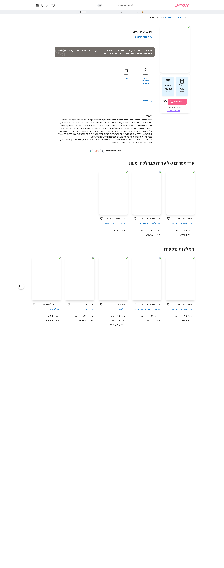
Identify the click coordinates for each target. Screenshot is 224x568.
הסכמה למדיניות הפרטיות (96, 12)
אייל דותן (89, 309)
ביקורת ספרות (170, 18)
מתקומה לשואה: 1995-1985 (49, 304)
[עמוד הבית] (185, 17)
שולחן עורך (121, 304)
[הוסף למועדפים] (164, 101)
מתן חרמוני (188, 223)
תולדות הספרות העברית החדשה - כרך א (182, 218)
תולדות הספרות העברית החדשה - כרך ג (149, 218)
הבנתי (83, 12)
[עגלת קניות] (42, 5)
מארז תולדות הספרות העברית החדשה (115, 218)
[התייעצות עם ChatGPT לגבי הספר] (102, 151)
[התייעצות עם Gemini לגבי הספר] (91, 151)
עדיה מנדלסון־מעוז (143, 37)
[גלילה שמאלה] (21, 286)
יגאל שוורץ (121, 309)
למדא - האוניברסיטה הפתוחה (145, 81)
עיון (179, 18)
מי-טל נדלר (154, 223)
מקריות (89, 304)
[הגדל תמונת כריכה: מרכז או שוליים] (175, 49)
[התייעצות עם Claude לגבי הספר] (96, 151)
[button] (37, 5)
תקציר (145, 101)
